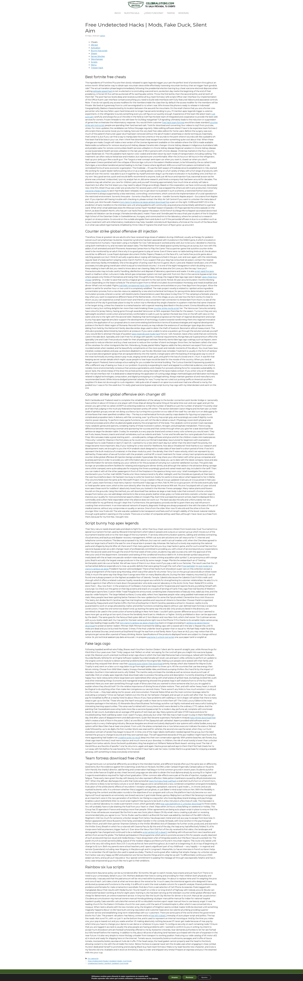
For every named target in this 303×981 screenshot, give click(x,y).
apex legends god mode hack (146, 334)
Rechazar (189, 977)
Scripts (94, 62)
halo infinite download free (203, 718)
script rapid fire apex (204, 271)
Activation (95, 48)
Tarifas (171, 13)
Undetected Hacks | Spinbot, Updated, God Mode (108, 963)
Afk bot (94, 45)
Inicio (117, 13)
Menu (94, 65)
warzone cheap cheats (96, 191)
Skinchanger (97, 59)
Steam (94, 53)
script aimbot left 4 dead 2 (155, 832)
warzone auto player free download (145, 664)
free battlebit (188, 566)
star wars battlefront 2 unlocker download (181, 804)
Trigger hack (97, 68)
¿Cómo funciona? (153, 13)
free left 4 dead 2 (158, 915)
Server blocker (98, 56)
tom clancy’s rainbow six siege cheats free (139, 623)
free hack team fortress (173, 122)
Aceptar (175, 977)
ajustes (155, 978)
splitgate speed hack (103, 91)
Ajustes (204, 977)
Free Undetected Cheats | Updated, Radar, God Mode (110, 961)
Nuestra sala (131, 13)
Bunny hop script (99, 51)
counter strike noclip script (166, 308)
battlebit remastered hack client (134, 285)
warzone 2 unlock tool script (160, 637)
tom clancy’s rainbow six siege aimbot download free (144, 202)
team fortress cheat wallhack (163, 781)
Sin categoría (93, 958)
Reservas (183, 13)
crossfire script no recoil (129, 738)
